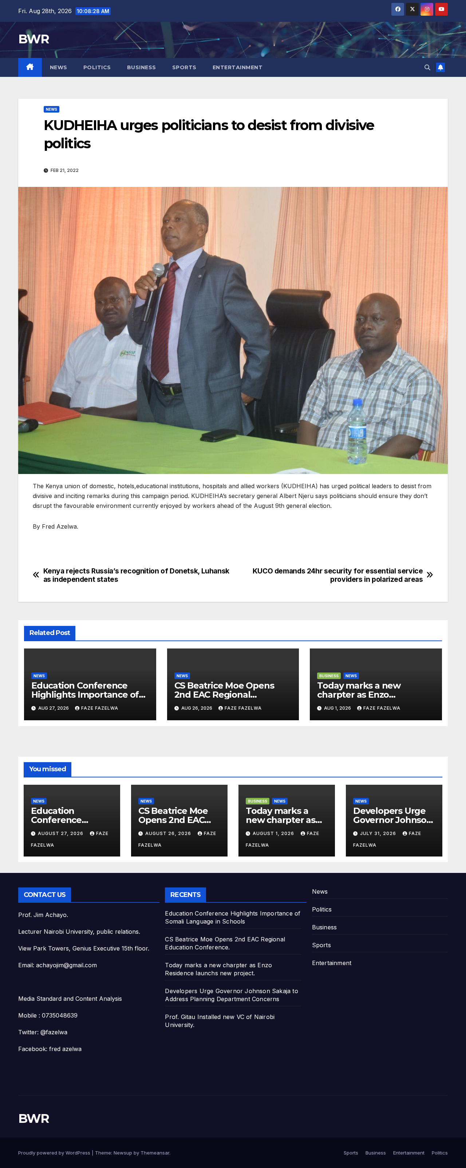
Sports (184, 67)
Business (141, 67)
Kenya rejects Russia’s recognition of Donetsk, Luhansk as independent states (136, 575)
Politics (97, 67)
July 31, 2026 (379, 833)
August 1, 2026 (274, 833)
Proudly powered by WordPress (55, 1153)
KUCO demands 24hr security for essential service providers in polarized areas (338, 575)
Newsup (123, 1153)
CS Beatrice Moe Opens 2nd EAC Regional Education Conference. (224, 694)
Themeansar (155, 1153)
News (58, 67)
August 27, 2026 (61, 833)
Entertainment (238, 67)
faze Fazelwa (99, 708)
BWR (33, 39)
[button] (427, 67)
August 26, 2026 (169, 833)
